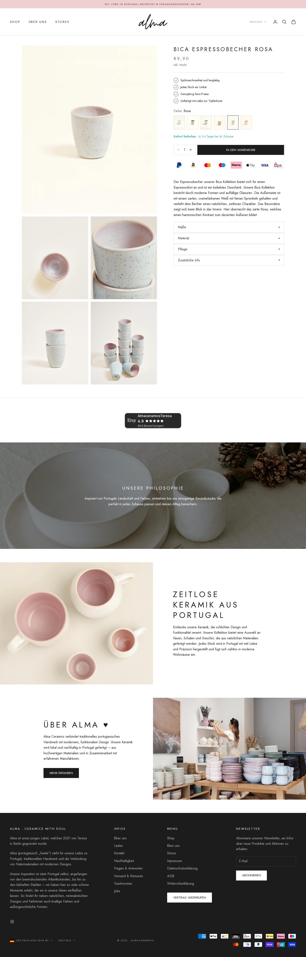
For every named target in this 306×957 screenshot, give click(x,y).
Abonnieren (251, 875)
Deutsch (256, 21)
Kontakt (119, 853)
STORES (62, 22)
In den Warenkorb (240, 150)
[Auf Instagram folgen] (12, 922)
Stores (171, 853)
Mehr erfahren (61, 773)
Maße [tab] (182, 227)
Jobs (117, 891)
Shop (170, 838)
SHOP (15, 22)
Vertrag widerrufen (189, 897)
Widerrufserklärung (180, 883)
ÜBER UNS (38, 22)
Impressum (174, 860)
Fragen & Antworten (128, 868)
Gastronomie (123, 883)
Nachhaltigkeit (124, 860)
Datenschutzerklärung (182, 868)
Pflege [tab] (182, 249)
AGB (170, 876)
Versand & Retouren (128, 876)
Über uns (120, 838)
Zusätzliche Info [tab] (189, 260)
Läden (118, 845)
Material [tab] (183, 238)
